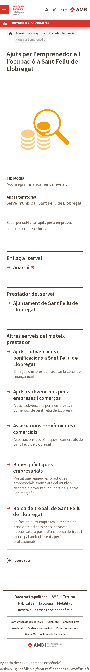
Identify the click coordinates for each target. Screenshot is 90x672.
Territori (69, 596)
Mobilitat (64, 603)
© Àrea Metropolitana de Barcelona (45, 634)
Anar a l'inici (18, 9)
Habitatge (26, 603)
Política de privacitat (40, 627)
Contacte (53, 621)
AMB (55, 596)
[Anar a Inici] (10, 33)
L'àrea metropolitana (30, 596)
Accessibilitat (71, 621)
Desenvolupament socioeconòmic (45, 609)
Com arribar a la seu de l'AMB (27, 621)
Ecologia (46, 603)
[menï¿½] (4, 9)
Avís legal (17, 627)
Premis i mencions (67, 627)
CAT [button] (64, 10)
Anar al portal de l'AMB (78, 9)
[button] (46, 10)
